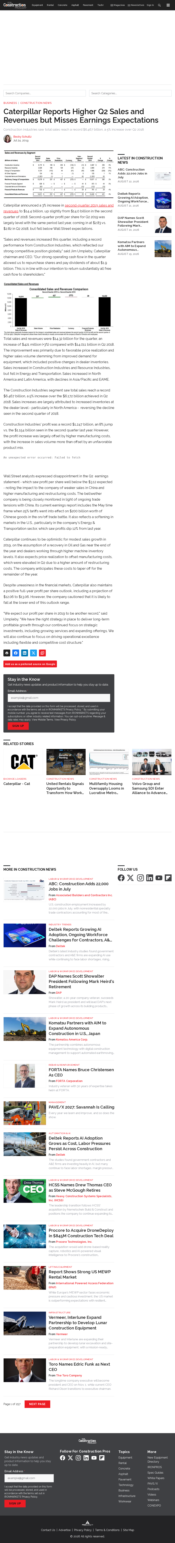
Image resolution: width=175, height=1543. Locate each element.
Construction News (36, 103)
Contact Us (48, 1530)
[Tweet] (33, 653)
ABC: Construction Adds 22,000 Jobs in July (132, 173)
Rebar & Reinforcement (64, 1065)
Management (57, 1102)
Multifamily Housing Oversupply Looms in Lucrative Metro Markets (106, 788)
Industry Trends (60, 924)
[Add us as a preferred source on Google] (42, 653)
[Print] (6, 653)
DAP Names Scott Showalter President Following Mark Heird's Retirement (133, 222)
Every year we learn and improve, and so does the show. (81, 1115)
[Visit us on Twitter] (130, 877)
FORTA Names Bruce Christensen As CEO (81, 1072)
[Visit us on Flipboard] (168, 877)
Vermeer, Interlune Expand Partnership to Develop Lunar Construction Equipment (78, 1322)
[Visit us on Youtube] (159, 877)
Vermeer (62, 1334)
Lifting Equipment (60, 1267)
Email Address (18, 691)
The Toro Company (69, 1375)
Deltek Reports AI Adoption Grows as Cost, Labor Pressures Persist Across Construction (79, 1143)
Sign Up (18, 726)
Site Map (128, 1530)
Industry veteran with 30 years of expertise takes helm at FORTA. (80, 1088)
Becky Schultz (22, 136)
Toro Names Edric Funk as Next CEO (79, 1367)
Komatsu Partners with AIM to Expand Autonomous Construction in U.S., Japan (132, 246)
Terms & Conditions (107, 1530)
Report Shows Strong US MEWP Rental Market (80, 1274)
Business (10, 103)
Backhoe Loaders (14, 779)
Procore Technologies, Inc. (74, 1241)
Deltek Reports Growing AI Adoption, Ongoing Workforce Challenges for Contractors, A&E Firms (133, 197)
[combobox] (44, 93)
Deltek (60, 946)
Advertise (65, 1530)
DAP (59, 992)
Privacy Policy (68, 719)
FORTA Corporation (69, 1081)
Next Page (37, 1404)
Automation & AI (60, 1133)
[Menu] (168, 5)
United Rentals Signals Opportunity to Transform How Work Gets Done (65, 788)
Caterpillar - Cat (16, 784)
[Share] (15, 653)
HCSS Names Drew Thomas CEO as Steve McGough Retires (80, 1187)
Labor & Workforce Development (71, 879)
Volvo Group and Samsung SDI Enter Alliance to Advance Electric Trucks (149, 788)
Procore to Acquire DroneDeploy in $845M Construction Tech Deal (81, 1233)
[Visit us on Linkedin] (149, 877)
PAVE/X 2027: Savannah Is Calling (81, 1107)
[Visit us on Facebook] (121, 877)
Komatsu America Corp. (72, 1039)
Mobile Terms (45, 719)
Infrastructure (60, 1312)
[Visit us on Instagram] (140, 877)
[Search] (159, 5)
